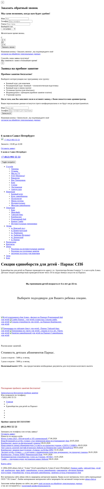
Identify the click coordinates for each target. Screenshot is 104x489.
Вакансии (15, 178)
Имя (3, 19)
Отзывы (14, 171)
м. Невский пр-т (18, 228)
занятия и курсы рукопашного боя (66, 472)
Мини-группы (17, 201)
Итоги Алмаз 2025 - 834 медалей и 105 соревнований (24, 438)
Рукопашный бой (18, 219)
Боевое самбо (77, 468)
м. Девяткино (17, 233)
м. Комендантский (19, 230)
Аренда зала (16, 189)
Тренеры (15, 169)
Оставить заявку (8, 148)
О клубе (9, 166)
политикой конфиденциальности (36, 486)
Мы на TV (15, 173)
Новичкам (10, 192)
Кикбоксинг (16, 217)
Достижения (16, 187)
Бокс (13, 210)
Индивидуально (18, 203)
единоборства (18, 472)
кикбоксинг (10, 470)
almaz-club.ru (90, 479)
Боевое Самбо (17, 221)
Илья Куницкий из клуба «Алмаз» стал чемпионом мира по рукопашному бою (35, 441)
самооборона (31, 470)
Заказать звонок (8, 47)
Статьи (14, 185)
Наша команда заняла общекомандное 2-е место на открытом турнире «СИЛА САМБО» (39, 445)
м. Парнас (15, 240)
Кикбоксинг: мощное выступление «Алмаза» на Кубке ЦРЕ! (27, 450)
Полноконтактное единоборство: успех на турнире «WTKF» (27, 457)
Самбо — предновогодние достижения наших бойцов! (25, 459)
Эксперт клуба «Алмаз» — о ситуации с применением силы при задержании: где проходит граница (44, 452)
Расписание (11, 242)
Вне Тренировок (18, 180)
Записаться (6, 113)
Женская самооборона (20, 205)
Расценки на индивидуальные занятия (27, 249)
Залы (8, 256)
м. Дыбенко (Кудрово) (20, 235)
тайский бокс (89, 468)
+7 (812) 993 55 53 (10, 157)
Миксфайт (15, 212)
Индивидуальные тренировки (24, 224)
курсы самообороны (47, 470)
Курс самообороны (19, 196)
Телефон (4, 21)
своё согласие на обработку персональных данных (60, 483)
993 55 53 (12, 140)
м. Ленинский (17, 237)
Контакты (10, 244)
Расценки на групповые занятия (25, 251)
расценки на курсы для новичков (25, 253)
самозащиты (62, 470)
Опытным (10, 208)
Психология (16, 198)
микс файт (20, 470)
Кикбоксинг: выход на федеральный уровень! (21, 443)
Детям (8, 226)
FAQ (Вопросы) (18, 176)
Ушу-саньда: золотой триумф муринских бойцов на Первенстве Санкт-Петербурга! (37, 448)
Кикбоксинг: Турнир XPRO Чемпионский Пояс (22, 454)
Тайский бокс (17, 214)
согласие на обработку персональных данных (20, 54)
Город (3, 24)
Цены (8, 246)
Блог (13, 182)
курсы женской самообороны (37, 472)
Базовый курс (17, 194)
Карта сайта (6, 464)
